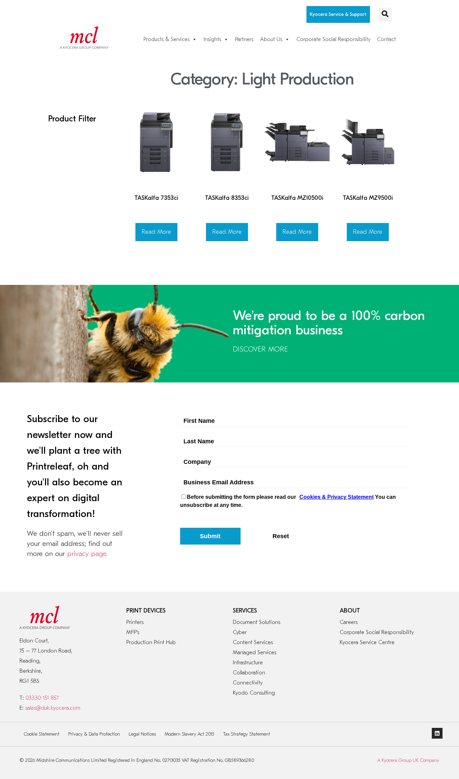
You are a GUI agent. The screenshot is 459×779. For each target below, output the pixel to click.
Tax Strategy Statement (246, 734)
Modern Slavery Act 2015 (189, 734)
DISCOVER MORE (260, 349)
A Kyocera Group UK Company (408, 760)
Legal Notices (142, 734)
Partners (244, 39)
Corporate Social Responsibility (333, 39)
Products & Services (166, 39)
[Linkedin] (437, 733)
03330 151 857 (42, 698)
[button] (385, 14)
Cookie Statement (41, 734)
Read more (156, 231)
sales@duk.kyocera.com (52, 708)
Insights (212, 39)
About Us (271, 39)
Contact (386, 39)
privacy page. (87, 554)
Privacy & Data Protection (94, 734)
